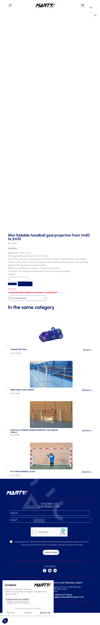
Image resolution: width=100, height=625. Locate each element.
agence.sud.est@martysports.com (69, 597)
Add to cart (12, 284)
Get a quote (25, 284)
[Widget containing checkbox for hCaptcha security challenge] (49, 532)
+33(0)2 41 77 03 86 (63, 595)
